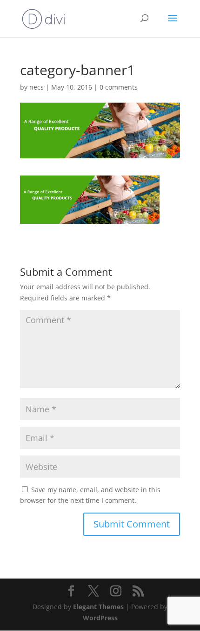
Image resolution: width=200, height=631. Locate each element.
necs (36, 87)
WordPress (100, 617)
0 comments (119, 87)
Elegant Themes (98, 606)
